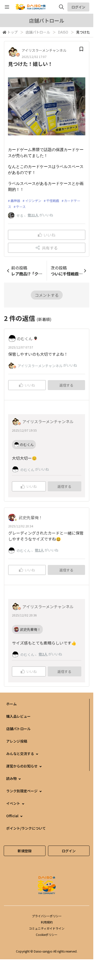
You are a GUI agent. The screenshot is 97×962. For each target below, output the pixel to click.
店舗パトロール (38, 32)
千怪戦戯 (52, 200)
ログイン (78, 6)
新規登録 (25, 850)
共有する (50, 248)
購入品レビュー (18, 716)
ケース (21, 206)
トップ (12, 32)
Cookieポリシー (46, 934)
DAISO (63, 32)
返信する (66, 385)
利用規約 (47, 922)
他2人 (39, 550)
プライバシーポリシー (47, 916)
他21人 (33, 214)
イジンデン (33, 200)
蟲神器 (15, 200)
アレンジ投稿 (16, 741)
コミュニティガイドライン (46, 928)
